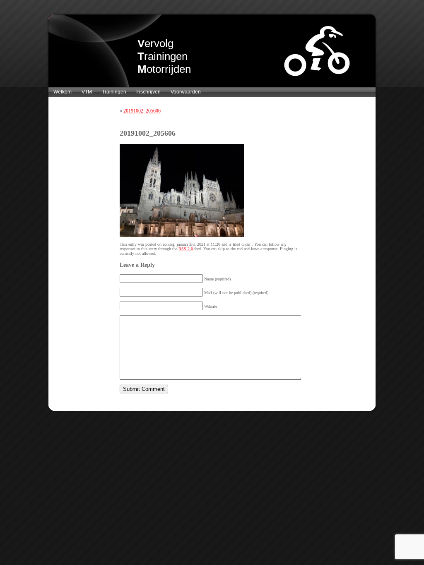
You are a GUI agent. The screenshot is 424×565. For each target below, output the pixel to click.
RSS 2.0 (185, 249)
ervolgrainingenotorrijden (164, 56)
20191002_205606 (142, 111)
